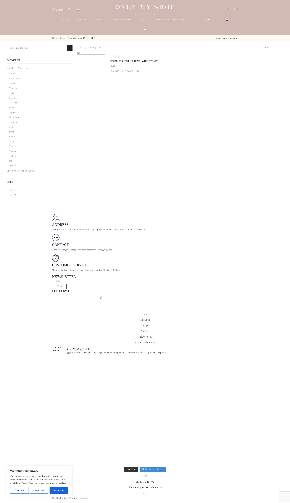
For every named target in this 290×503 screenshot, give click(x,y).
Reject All (39, 490)
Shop (81, 19)
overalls (13, 122)
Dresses (13, 102)
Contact (211, 19)
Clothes (11, 73)
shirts (11, 131)
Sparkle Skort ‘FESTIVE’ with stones (134, 61)
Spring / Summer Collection (175, 19)
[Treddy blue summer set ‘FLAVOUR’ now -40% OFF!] (191, 439)
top (10, 160)
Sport (11, 146)
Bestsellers (123, 19)
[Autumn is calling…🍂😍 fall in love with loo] (99, 386)
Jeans (11, 107)
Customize (19, 490)
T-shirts (12, 156)
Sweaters (13, 151)
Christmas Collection (18, 68)
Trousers (13, 165)
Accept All (59, 490)
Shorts (12, 136)
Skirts (11, 141)
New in (100, 19)
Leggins (12, 112)
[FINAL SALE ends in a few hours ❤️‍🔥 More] (191, 386)
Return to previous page (226, 38)
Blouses (13, 88)
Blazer (12, 83)
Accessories (15, 78)
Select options (91, 75)
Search (69, 48)
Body (11, 93)
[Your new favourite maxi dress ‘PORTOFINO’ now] (99, 439)
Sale (144, 19)
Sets (11, 127)
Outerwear (14, 117)
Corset (12, 97)
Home (65, 19)
